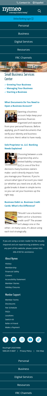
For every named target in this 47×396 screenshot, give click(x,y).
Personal (23, 25)
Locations (9, 315)
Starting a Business (17, 92)
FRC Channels (23, 57)
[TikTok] (38, 340)
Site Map (40, 351)
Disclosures (10, 303)
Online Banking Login (22, 18)
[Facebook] (5, 340)
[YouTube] (30, 340)
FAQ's (7, 311)
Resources (23, 49)
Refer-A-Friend (11, 323)
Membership (10, 267)
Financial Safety (12, 271)
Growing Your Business (19, 84)
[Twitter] (14, 340)
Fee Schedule (11, 307)
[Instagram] (22, 340)
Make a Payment (12, 327)
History (8, 263)
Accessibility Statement (15, 279)
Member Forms (12, 300)
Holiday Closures (12, 287)
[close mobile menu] (45, 2)
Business (23, 33)
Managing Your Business (20, 88)
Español (39, 2)
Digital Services (23, 41)
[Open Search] (39, 10)
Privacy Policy (26, 351)
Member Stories (12, 283)
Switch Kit (9, 319)
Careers (8, 275)
